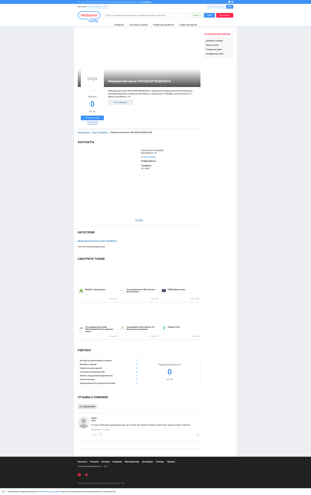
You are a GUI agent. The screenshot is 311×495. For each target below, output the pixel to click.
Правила (171, 462)
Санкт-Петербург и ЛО (97, 7)
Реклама (94, 462)
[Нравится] (94, 435)
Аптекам (105, 462)
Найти (209, 15)
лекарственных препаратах (50, 492)
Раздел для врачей (188, 25)
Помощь (160, 462)
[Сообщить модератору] (197, 435)
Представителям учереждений (92, 123)
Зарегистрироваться (216, 7)
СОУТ (106, 466)
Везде (197, 15)
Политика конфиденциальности (89, 466)
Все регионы (83, 132)
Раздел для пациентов (163, 25)
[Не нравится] (100, 435)
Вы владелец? (120, 102)
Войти (229, 7)
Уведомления (88, 406)
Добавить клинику (214, 41)
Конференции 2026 (215, 54)
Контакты (82, 462)
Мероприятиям (132, 462)
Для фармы (147, 462)
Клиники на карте (214, 49)
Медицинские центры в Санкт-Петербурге (97, 241)
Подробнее (146, 2)
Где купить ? (224, 15)
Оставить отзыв (92, 118)
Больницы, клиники (139, 25)
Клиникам (117, 462)
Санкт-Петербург (100, 132)
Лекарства (119, 25)
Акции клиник (212, 45)
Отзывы (139, 220)
